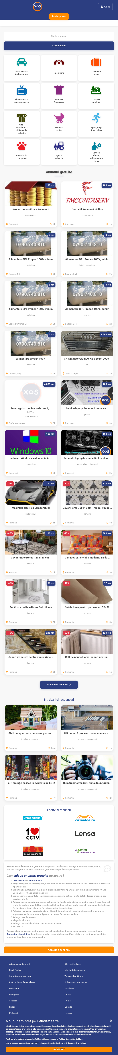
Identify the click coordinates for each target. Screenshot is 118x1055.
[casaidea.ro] (85, 818)
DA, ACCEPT (59, 1049)
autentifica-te (36, 880)
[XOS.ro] (37, 7)
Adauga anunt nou (59, 949)
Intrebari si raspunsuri (59, 699)
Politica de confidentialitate (71, 1039)
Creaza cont (19, 880)
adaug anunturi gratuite (31, 876)
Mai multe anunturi (57, 684)
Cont (107, 6)
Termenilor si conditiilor (18, 934)
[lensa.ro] (85, 833)
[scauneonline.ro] (33, 850)
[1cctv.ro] (33, 833)
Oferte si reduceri (59, 810)
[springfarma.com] (85, 851)
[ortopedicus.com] (33, 818)
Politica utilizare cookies (45, 1039)
